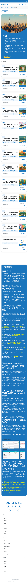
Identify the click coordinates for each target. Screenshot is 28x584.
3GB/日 (4, 335)
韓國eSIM (16, 356)
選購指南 (6, 56)
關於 (3, 514)
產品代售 (5, 566)
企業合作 (4, 557)
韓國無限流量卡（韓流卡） (17, 335)
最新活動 (5, 528)
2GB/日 (22, 334)
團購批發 (5, 563)
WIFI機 (20, 352)
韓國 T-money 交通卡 (9, 481)
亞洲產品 (12, 7)
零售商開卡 (6, 551)
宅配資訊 (5, 525)
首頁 (2, 7)
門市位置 (5, 520)
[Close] (26, 1)
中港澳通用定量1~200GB (14, 343)
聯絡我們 (5, 548)
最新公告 (5, 533)
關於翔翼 (5, 518)
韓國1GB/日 (17, 334)
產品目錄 (6, 11)
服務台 (4, 537)
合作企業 (5, 569)
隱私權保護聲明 (7, 546)
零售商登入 (6, 554)
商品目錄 (6, 7)
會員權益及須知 (7, 543)
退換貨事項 (6, 540)
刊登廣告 (5, 561)
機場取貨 (5, 523)
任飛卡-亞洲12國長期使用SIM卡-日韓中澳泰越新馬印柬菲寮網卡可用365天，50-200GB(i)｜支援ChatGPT (13, 484)
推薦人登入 (6, 571)
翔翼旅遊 (5, 531)
